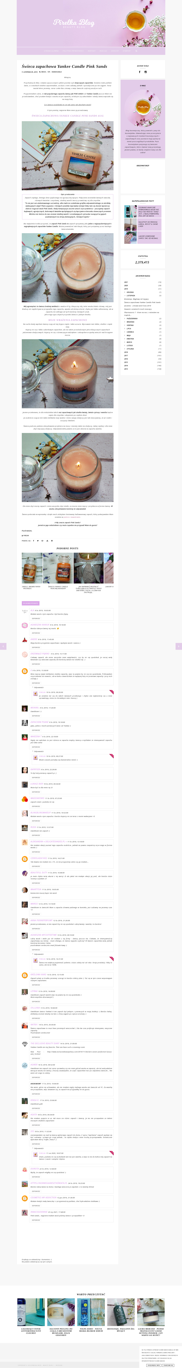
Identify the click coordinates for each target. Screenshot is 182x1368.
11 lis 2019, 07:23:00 (53, 798)
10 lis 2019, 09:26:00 (54, 692)
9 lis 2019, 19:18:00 (57, 722)
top (49, 72)
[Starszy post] (179, 646)
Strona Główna (51, 51)
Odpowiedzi (39, 687)
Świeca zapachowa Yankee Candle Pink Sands (142, 302)
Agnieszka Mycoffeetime (44, 935)
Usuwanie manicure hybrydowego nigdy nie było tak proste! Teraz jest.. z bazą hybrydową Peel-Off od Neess (149, 211)
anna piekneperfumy (41, 920)
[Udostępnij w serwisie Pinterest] (52, 541)
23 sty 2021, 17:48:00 (56, 1212)
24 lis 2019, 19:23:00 (76, 1183)
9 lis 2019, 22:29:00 (49, 769)
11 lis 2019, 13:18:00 (75, 842)
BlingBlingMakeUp (41, 812)
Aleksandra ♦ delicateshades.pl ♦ (49, 841)
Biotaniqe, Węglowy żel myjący (136, 299)
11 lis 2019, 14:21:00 (56, 858)
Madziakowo (37, 798)
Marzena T (36, 736)
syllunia (35, 1007)
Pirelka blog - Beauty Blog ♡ (43, 1365)
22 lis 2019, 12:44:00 (48, 1169)
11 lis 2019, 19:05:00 (50, 889)
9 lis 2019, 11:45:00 (46, 639)
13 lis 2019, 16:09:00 (46, 991)
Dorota (35, 1168)
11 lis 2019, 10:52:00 (60, 813)
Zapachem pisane (40, 722)
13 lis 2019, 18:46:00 (49, 1008)
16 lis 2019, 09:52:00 (46, 1065)
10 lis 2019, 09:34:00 (52, 784)
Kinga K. (35, 1100)
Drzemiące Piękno (40, 653)
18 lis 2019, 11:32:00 (43, 1131)
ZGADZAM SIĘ (168, 1365)
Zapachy (115, 51)
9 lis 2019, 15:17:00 (59, 654)
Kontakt (92, 51)
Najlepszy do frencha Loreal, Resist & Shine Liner (148, 224)
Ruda (33, 827)
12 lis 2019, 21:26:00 (61, 920)
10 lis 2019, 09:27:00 (54, 756)
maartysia (36, 889)
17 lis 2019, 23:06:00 (48, 1100)
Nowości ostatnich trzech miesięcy (138, 309)
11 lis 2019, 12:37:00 (45, 827)
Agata (34, 1114)
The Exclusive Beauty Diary (45, 1043)
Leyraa (34, 991)
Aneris (34, 639)
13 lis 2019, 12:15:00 (55, 975)
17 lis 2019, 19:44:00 (50, 1084)
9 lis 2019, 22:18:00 (50, 736)
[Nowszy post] (3, 646)
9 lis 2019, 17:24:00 (48, 708)
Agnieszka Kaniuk (40, 624)
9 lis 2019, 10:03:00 (43, 610)
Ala (32, 610)
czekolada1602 (39, 858)
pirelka (42, 692)
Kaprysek (35, 769)
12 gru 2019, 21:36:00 (66, 1198)
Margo (34, 903)
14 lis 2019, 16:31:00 (54, 959)
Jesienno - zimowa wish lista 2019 (137, 306)
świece (44, 72)
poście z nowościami (72, 517)
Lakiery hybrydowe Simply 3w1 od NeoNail (148, 237)
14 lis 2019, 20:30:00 (47, 1025)
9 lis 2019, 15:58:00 (40, 670)
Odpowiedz (36, 618)
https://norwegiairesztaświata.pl (49, 1183)
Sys (32, 1131)
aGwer (34, 1064)
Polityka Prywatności (73, 51)
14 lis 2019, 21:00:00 (68, 1043)
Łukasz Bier (37, 783)
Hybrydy (127, 51)
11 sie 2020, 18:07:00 (54, 1153)
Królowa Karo (38, 974)
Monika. (35, 707)
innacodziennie (39, 1212)
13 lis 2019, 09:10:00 (65, 935)
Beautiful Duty (39, 872)
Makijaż (103, 51)
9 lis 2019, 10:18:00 (58, 625)
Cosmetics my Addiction (43, 1197)
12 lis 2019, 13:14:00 (47, 904)
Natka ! (34, 1024)
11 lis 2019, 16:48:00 (56, 873)
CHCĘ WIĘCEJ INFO (154, 1365)
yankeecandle (57, 72)
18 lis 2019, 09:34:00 (46, 1115)
